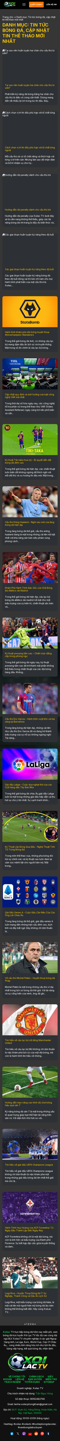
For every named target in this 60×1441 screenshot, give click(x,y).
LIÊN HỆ (20, 1379)
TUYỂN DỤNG (32, 1382)
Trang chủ (7, 17)
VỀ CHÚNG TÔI (16, 1376)
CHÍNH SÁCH (36, 1376)
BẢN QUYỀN (35, 1379)
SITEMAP (49, 1382)
